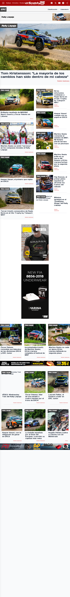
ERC (3, 9)
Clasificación (52, 9)
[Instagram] (63, 3)
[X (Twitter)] (55, 3)
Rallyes (8, 3)
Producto (23, 3)
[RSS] (67, 3)
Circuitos (15, 3)
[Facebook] (51, 3)
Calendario (65, 9)
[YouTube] (59, 3)
